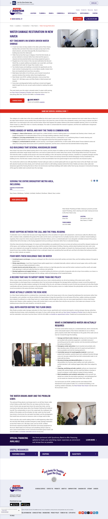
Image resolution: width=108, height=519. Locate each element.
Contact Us (83, 10)
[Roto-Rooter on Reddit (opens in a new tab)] (80, 513)
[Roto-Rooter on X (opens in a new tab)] (88, 513)
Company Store (72, 489)
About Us (63, 489)
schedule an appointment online (59, 314)
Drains (51, 13)
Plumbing (42, 13)
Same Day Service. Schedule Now (54, 111)
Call (92, 19)
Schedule (79, 19)
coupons (42, 102)
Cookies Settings (5, 512)
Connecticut (26, 26)
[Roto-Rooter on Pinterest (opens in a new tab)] (91, 513)
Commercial (61, 13)
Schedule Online (17, 101)
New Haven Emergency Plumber (21, 92)
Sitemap (89, 489)
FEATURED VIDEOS (18, 454)
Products (57, 489)
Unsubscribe (46, 513)
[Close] (19, 510)
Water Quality (72, 13)
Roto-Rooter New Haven (81, 386)
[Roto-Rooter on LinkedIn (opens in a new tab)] (97, 513)
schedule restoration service (28, 431)
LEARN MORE (90, 439)
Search (95, 10)
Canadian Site (82, 489)
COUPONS (45, 454)
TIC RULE (12, 515)
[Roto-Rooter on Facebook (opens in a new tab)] (85, 513)
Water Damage (84, 13)
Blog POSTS (76, 454)
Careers (78, 10)
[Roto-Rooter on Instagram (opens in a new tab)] (94, 513)
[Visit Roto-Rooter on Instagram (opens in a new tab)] (97, 180)
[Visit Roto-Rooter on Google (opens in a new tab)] (91, 180)
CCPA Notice (72, 513)
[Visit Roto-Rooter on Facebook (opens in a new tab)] (94, 180)
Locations (33, 13)
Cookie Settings (36, 513)
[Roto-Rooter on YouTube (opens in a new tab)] (83, 513)
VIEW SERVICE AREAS (18, 199)
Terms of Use (64, 513)
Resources (90, 10)
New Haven (34, 26)
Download (94, 3)
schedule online (39, 94)
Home (11, 26)
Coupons (95, 13)
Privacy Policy (55, 513)
